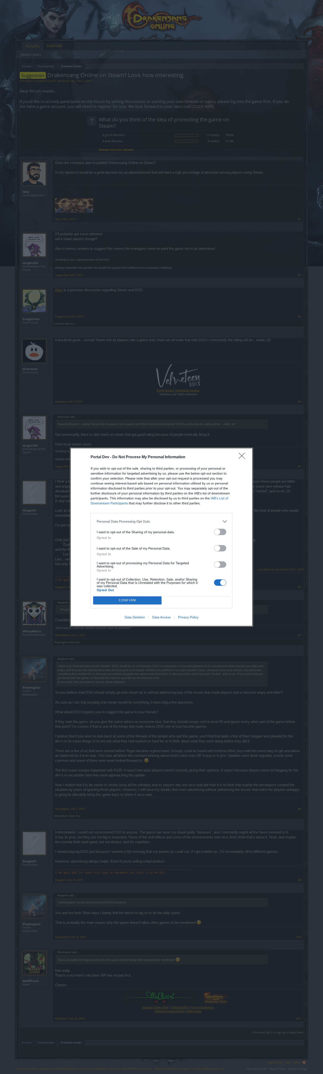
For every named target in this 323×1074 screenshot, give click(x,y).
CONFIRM (127, 600)
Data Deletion (135, 617)
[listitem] (161, 521)
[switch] (220, 532)
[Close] (243, 457)
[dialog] (161, 537)
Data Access (161, 617)
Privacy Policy (188, 617)
